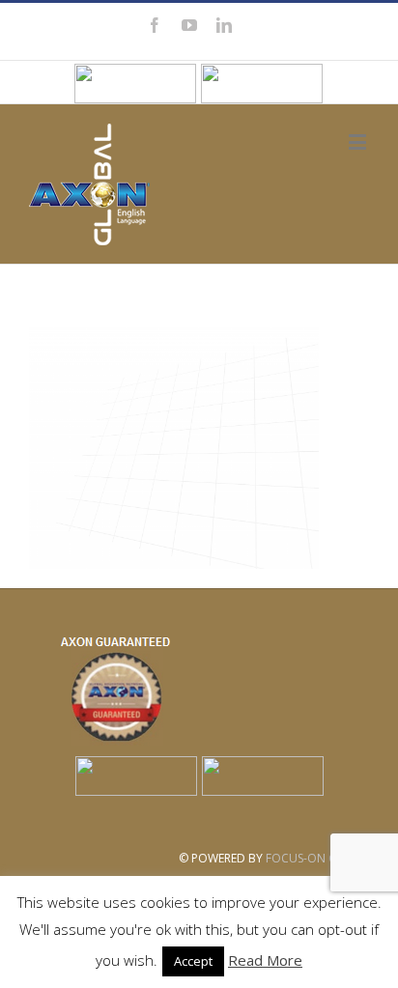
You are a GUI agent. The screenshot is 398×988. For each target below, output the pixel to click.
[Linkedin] (224, 25)
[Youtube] (189, 25)
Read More (265, 960)
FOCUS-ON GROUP (317, 858)
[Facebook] (154, 25)
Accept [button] (193, 961)
